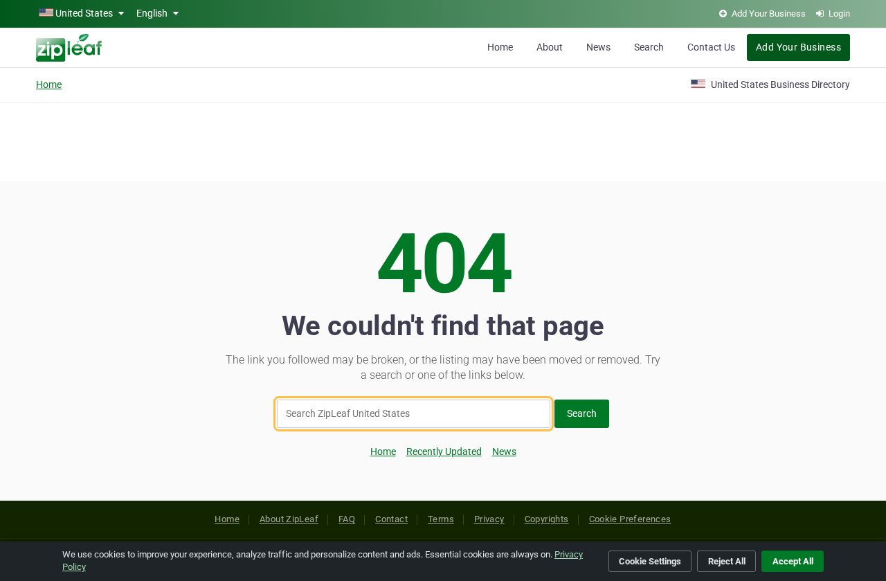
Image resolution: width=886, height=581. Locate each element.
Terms (441, 519)
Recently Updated (444, 451)
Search (649, 47)
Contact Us (711, 47)
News (598, 47)
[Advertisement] (443, 140)
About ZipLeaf (289, 519)
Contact (391, 519)
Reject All (726, 561)
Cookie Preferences (630, 519)
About (549, 47)
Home (500, 47)
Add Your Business (798, 47)
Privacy (489, 519)
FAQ (346, 519)
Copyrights (547, 519)
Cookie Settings (650, 561)
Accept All (792, 561)
